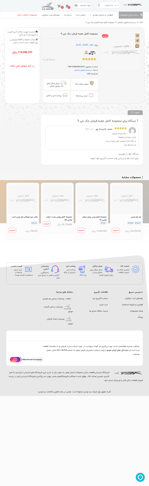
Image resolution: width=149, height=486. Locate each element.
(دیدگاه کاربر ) (49, 59)
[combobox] (117, 5)
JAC (91, 45)
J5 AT (78, 45)
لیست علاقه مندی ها (98, 311)
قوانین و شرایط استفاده (132, 304)
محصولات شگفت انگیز (27, 15)
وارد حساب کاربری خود (106, 158)
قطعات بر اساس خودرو (103, 15)
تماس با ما (80, 15)
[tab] (135, 112)
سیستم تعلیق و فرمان (127, 22)
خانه (141, 22)
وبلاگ (140, 317)
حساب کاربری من (100, 298)
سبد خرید (103, 304)
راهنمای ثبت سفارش (51, 15)
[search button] (100, 5)
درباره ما (67, 15)
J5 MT (85, 45)
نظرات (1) (135, 112)
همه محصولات (136, 311)
